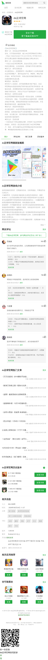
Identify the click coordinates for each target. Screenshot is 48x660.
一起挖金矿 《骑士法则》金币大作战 (15, 439)
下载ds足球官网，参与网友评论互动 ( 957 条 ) (24, 235)
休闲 (10, 521)
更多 (44, 229)
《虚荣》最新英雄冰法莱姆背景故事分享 (15, 394)
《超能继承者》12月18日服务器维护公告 (15, 403)
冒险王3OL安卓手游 (24, 569)
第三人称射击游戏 (15, 516)
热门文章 (28, 136)
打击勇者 (39, 596)
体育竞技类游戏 (23, 511)
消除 (22, 521)
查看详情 (40, 474)
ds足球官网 (6, 3)
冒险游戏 (27, 516)
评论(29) (17, 136)
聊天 (10, 526)
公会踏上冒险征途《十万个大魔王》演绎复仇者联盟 (15, 430)
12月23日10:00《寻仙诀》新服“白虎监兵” (15, 448)
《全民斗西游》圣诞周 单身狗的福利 (15, 412)
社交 (34, 521)
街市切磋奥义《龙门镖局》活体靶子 (15, 456)
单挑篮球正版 (8, 569)
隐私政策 (10, 537)
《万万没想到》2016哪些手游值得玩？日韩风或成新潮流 (15, 376)
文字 (28, 521)
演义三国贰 (9, 596)
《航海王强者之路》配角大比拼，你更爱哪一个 (15, 385)
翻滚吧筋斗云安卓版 (24, 596)
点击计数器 (39, 569)
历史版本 (40, 136)
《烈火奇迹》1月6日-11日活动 (13, 421)
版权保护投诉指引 (24, 615)
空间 (16, 526)
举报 (1, 657)
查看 (8, 575)
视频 (40, 521)
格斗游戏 (12, 511)
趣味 (16, 521)
